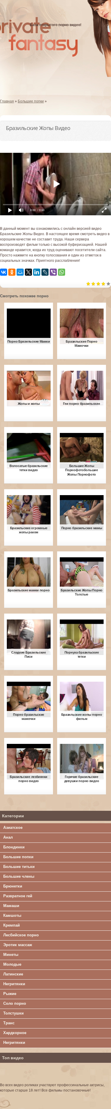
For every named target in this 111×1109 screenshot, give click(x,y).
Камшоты (12, 915)
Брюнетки (12, 886)
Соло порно (14, 1003)
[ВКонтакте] (3, 272)
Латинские (13, 974)
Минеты (10, 954)
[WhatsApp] (61, 272)
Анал (8, 837)
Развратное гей (17, 896)
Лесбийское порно (21, 935)
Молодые (12, 964)
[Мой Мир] (20, 272)
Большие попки (18, 857)
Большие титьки (19, 866)
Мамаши (11, 905)
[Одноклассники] (11, 272)
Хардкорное (14, 1033)
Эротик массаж (17, 945)
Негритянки (14, 984)
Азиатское (12, 827)
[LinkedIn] (36, 272)
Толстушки (13, 1013)
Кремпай (11, 925)
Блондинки (14, 847)
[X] (28, 272)
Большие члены (18, 876)
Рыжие (9, 993)
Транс (9, 1023)
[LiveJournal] (45, 272)
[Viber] (53, 272)
